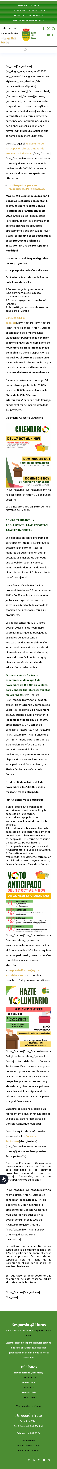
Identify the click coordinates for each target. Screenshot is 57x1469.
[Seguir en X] (48, 28)
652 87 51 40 (30, 1378)
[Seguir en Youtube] (48, 34)
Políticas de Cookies (28, 1451)
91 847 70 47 (30, 1398)
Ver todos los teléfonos (28, 1406)
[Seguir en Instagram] (53, 28)
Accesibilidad (28, 1441)
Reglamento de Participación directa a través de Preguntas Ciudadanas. (25, 149)
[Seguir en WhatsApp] (53, 34)
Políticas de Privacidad (28, 1446)
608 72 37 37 (30, 1388)
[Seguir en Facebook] (43, 28)
